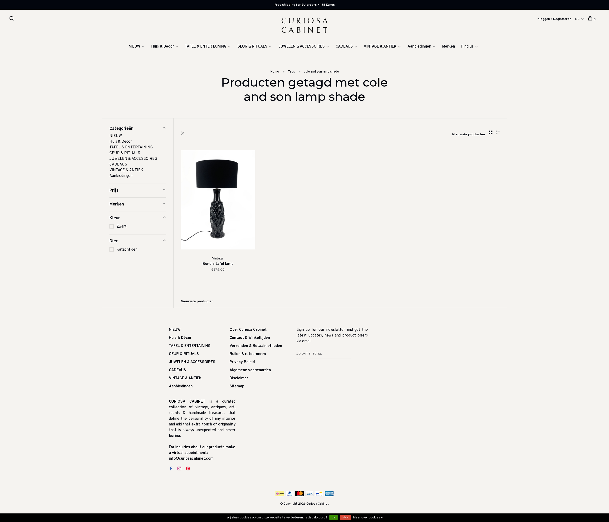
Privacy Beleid (242, 362)
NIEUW (134, 46)
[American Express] (329, 495)
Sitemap (237, 386)
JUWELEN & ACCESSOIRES (301, 46)
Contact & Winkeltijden (250, 338)
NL (577, 19)
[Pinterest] (188, 469)
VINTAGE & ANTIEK (380, 46)
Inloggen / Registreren (554, 19)
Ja (333, 518)
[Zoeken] (12, 19)
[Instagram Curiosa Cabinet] (179, 469)
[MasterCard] (299, 495)
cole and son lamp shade (321, 72)
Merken (448, 46)
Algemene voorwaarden (250, 370)
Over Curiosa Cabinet (248, 329)
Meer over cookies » (368, 518)
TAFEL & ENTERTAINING (205, 46)
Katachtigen (127, 249)
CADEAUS (344, 46)
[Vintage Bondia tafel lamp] (218, 200)
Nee (345, 518)
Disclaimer (239, 378)
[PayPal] (289, 495)
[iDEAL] (279, 495)
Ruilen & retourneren (248, 354)
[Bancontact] (319, 495)
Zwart (122, 226)
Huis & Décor (162, 46)
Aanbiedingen (419, 46)
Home (274, 72)
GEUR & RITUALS (252, 46)
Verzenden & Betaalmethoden (256, 346)
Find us (467, 46)
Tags (291, 72)
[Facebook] (171, 469)
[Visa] (309, 495)
